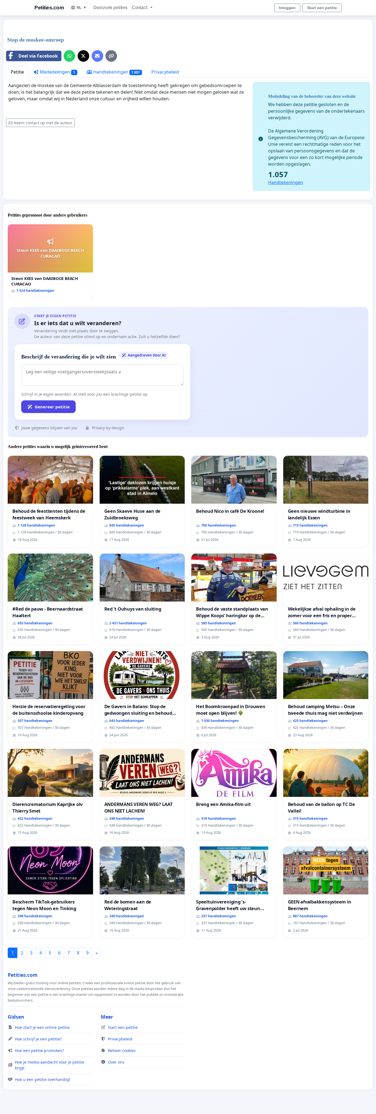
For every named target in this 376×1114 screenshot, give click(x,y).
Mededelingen (57, 72)
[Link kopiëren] (111, 56)
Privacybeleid (165, 72)
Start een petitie (322, 8)
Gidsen (16, 1016)
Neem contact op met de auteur (42, 122)
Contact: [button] (140, 7)
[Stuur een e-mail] (97, 56)
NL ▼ (82, 7)
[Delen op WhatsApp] (69, 56)
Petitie (17, 72)
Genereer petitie (52, 406)
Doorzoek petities (110, 7)
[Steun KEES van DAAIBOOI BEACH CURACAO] (50, 260)
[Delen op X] (83, 56)
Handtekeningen (116, 72)
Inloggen (287, 8)
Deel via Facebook (38, 56)
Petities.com (49, 7)
